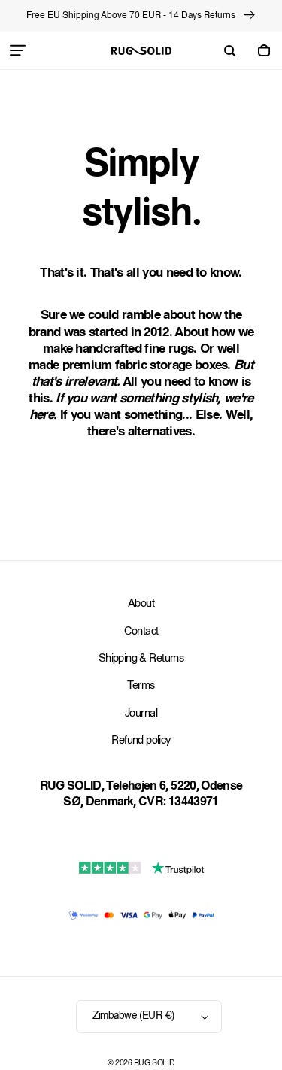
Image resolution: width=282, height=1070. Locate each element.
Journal (141, 714)
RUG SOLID (154, 1063)
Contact (141, 632)
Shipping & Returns (141, 659)
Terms (140, 686)
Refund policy (140, 741)
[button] (18, 50)
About (141, 604)
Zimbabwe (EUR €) (133, 1016)
